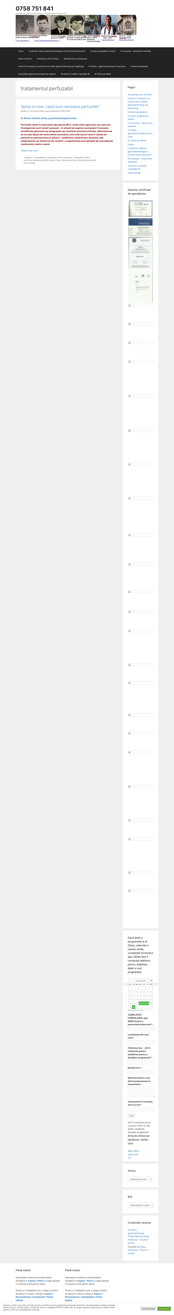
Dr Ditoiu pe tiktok (103, 74)
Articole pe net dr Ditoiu (48, 58)
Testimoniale (134, 173)
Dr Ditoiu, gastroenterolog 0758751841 (136, 1233)
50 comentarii (29, 163)
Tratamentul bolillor (81, 157)
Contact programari (139, 66)
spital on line (54, 160)
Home (21, 51)
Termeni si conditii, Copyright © (75, 74)
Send (131, 1115)
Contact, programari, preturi (103, 51)
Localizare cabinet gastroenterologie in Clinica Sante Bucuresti (57, 51)
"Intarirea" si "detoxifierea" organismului (40, 157)
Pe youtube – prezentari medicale (136, 51)
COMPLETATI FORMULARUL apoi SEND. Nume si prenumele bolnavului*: (140, 1020)
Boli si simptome (65, 157)
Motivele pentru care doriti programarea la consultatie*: (139, 1081)
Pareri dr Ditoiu (25, 58)
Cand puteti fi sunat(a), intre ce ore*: (140, 1103)
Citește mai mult (29, 150)
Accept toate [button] (164, 1309)
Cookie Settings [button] (148, 1309)
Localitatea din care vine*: (138, 1036)
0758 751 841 (34, 8)
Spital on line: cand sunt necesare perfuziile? (60, 106)
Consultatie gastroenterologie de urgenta (37, 74)
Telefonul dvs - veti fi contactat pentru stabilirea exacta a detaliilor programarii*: (140, 1053)
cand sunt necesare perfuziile (36, 160)
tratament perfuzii (68, 160)
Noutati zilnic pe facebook (75, 58)
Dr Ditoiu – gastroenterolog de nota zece (107, 66)
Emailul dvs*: (135, 1068)
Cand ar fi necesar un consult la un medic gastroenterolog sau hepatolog (51, 66)
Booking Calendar (139, 1010)
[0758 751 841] (76, 28)
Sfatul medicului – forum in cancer (138, 1239)
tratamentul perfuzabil (86, 160)
